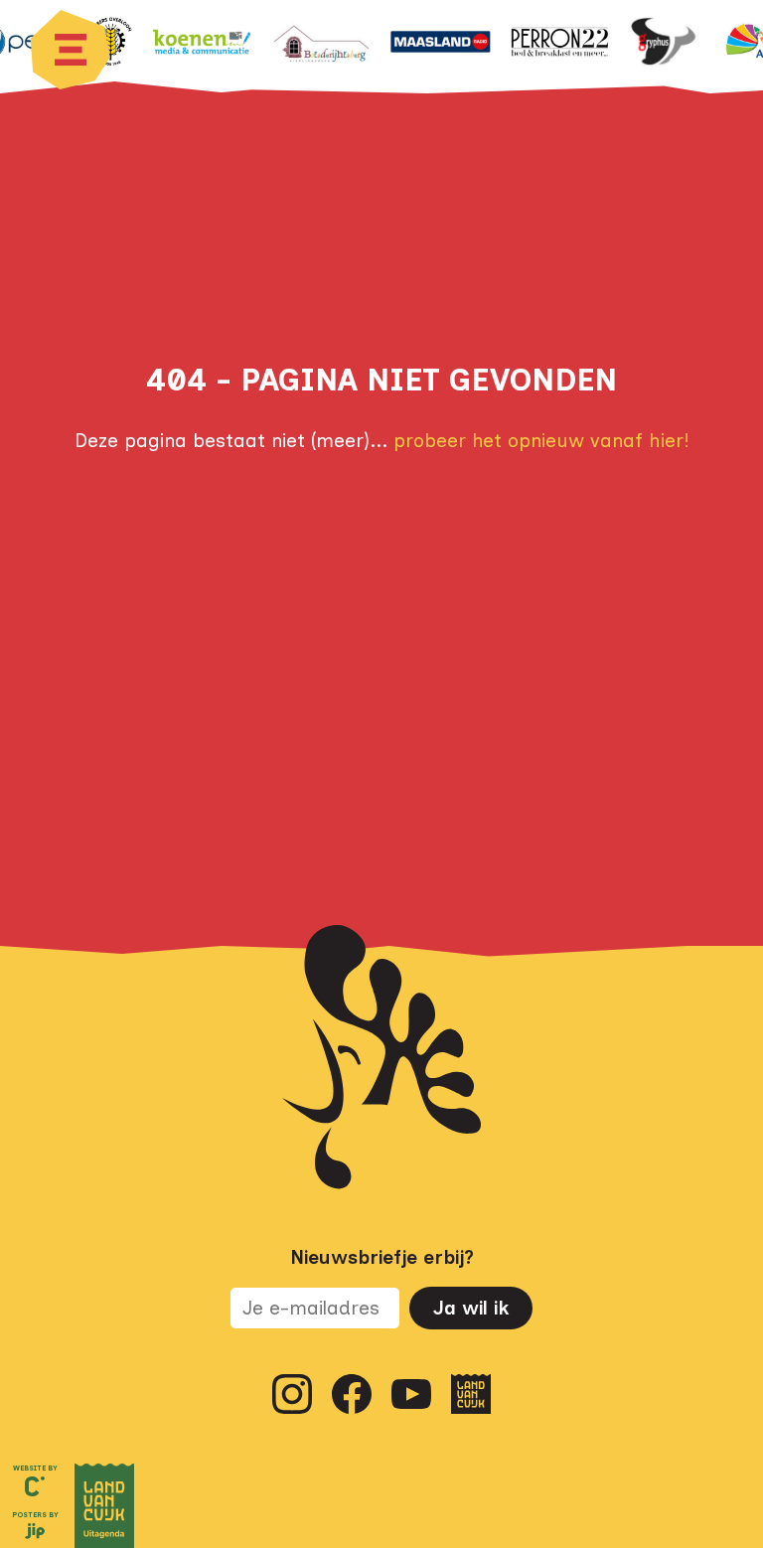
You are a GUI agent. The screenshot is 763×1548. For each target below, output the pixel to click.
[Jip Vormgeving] (35, 1533)
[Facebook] (352, 1394)
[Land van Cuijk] (471, 1394)
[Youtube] (411, 1394)
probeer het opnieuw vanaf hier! (541, 440)
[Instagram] (292, 1394)
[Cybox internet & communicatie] (35, 1486)
